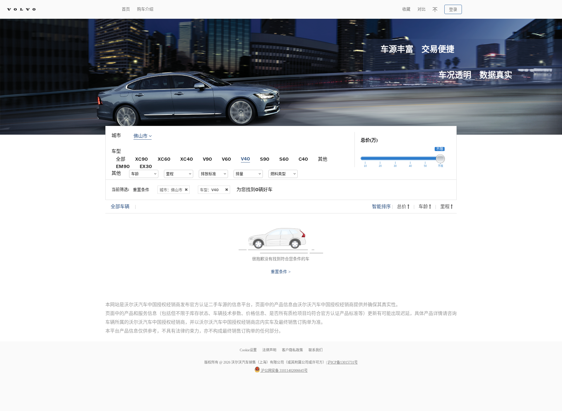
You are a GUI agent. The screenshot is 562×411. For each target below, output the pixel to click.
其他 (322, 159)
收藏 (406, 9)
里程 (445, 206)
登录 (453, 9)
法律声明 (269, 350)
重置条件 (141, 189)
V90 (207, 159)
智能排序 (381, 206)
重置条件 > (281, 272)
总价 (402, 206)
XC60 (164, 159)
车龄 (424, 206)
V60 (226, 159)
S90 (264, 159)
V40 (245, 158)
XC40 (186, 159)
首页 (126, 9)
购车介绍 (145, 9)
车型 (116, 151)
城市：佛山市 (171, 189)
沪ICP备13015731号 (343, 362)
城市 (116, 135)
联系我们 (316, 350)
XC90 (141, 159)
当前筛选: (120, 189)
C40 (303, 159)
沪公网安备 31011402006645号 (284, 371)
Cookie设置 (248, 350)
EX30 (146, 166)
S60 (284, 159)
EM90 (123, 166)
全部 (120, 159)
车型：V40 (209, 189)
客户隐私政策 (292, 350)
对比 (421, 9)
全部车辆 (120, 206)
